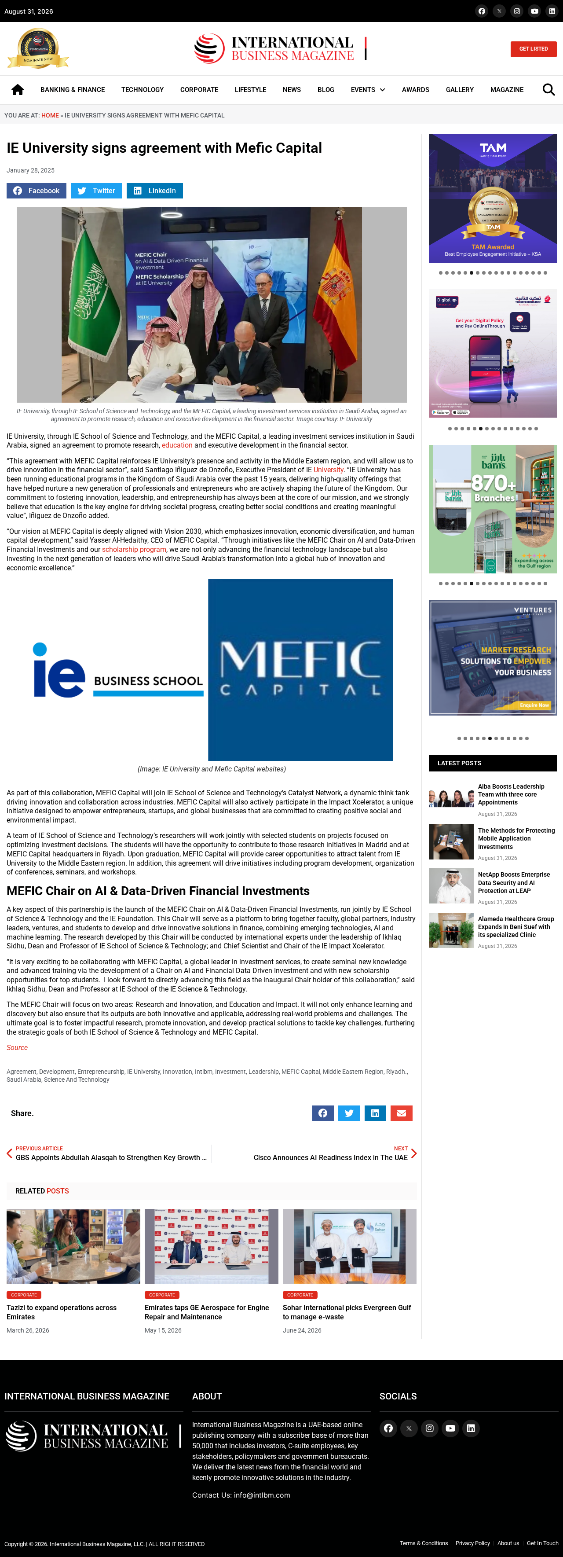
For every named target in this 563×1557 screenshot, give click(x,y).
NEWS (292, 90)
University (329, 470)
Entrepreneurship (100, 1071)
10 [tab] (496, 273)
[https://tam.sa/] (493, 198)
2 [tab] (447, 273)
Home (50, 115)
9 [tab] (490, 273)
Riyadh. (396, 1071)
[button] (36, 190)
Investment (230, 1071)
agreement (22, 1071)
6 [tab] (471, 273)
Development (57, 1071)
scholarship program (133, 549)
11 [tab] (502, 273)
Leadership (264, 1071)
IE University (143, 1071)
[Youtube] (534, 11)
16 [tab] (533, 273)
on (189, 445)
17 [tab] (539, 273)
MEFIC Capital (301, 1071)
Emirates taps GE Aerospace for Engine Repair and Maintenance (207, 1312)
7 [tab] (477, 273)
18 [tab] (545, 273)
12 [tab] (508, 273)
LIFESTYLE (250, 90)
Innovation (177, 1071)
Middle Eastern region (353, 1071)
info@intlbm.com (262, 1495)
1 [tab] (440, 273)
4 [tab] (459, 273)
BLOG (326, 90)
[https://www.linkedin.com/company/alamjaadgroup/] (493, 509)
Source (17, 1047)
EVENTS (363, 90)
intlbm (203, 1071)
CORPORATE (199, 90)
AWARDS (415, 90)
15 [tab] (527, 273)
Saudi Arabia (24, 1079)
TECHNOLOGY (142, 90)
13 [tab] (514, 273)
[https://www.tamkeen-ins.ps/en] (493, 353)
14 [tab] (521, 273)
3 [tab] (453, 273)
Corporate (24, 1294)
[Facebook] (481, 11)
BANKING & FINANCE (72, 90)
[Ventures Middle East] (493, 658)
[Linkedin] (552, 11)
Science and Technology (77, 1079)
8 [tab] (484, 273)
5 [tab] (465, 273)
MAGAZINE (506, 90)
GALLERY (460, 90)
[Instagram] (516, 11)
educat (172, 445)
